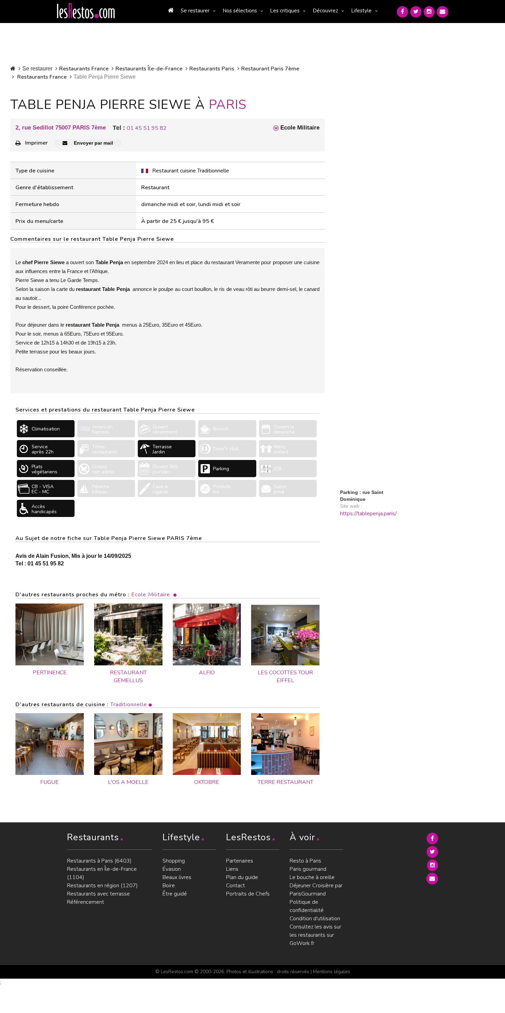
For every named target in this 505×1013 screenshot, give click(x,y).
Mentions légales (331, 971)
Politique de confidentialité (307, 906)
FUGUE (49, 782)
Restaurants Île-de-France (148, 68)
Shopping (173, 861)
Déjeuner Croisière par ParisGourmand (316, 890)
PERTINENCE (50, 672)
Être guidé (174, 894)
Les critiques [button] (285, 10)
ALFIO (207, 672)
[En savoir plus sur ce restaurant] (49, 744)
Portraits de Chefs (248, 894)
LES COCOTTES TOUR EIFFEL (285, 676)
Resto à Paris (305, 861)
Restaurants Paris (211, 68)
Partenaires (239, 861)
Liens (232, 869)
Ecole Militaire (150, 594)
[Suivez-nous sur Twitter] (416, 12)
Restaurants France (84, 68)
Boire (168, 885)
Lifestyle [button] (361, 10)
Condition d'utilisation (315, 918)
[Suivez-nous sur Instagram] (429, 12)
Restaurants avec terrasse (98, 894)
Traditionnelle (128, 704)
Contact (235, 885)
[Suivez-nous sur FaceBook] (402, 12)
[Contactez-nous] (442, 12)
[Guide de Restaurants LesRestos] (86, 11)
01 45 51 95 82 (147, 128)
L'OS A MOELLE (128, 782)
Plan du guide (242, 877)
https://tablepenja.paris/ (368, 513)
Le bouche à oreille (312, 877)
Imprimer (36, 143)
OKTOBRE (206, 782)
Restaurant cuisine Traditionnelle (190, 171)
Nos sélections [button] (240, 10)
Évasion (171, 869)
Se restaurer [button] (195, 10)
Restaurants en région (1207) (102, 885)
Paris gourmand (308, 869)
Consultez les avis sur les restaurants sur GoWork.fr (315, 935)
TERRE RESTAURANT (285, 782)
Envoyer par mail (92, 143)
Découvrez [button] (325, 10)
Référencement (85, 902)
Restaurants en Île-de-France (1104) (102, 873)
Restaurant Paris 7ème (270, 68)
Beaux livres (176, 877)
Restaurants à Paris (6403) (99, 861)
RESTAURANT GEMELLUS (128, 676)
